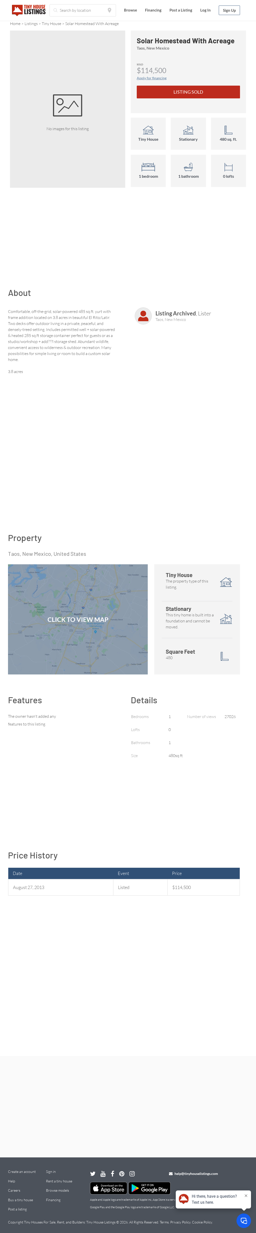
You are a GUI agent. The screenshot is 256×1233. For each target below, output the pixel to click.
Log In (205, 10)
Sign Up (229, 10)
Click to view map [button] (78, 619)
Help (11, 1181)
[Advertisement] (128, 240)
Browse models (57, 1190)
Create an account (22, 1171)
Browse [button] (130, 10)
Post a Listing (181, 10)
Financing (153, 10)
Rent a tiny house (59, 1181)
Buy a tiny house (20, 1200)
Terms (164, 1222)
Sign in (51, 1171)
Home (15, 23)
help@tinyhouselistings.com (196, 1173)
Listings (31, 23)
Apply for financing (151, 78)
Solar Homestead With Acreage (92, 23)
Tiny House (51, 23)
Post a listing (17, 1209)
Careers (14, 1190)
